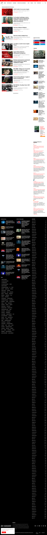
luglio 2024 (39, 260)
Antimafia (8, 290)
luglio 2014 (39, 458)
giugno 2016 (39, 420)
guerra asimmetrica (8, 331)
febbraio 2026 (39, 229)
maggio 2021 (39, 323)
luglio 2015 (39, 438)
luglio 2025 (39, 240)
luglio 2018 (39, 379)
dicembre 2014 (39, 450)
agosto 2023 (39, 278)
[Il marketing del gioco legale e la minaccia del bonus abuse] (3, 262)
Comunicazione (3, 298)
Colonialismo (7, 296)
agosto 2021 (39, 318)
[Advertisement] (39, 21)
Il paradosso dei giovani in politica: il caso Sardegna (41, 61)
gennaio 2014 (39, 468)
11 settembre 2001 (4, 282)
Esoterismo (3, 301)
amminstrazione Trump (4, 309)
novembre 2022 (39, 293)
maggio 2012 (39, 501)
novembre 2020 (39, 333)
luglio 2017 (39, 399)
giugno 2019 (39, 361)
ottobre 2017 (39, 394)
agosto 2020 (39, 338)
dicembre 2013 (39, 470)
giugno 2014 (39, 460)
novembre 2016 (39, 412)
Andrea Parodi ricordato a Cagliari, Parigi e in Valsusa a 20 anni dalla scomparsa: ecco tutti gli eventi (42, 112)
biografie (7, 318)
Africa (12, 287)
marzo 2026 (39, 227)
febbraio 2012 (39, 506)
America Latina (3, 290)
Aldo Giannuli (42, 126)
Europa (7, 301)
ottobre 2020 (39, 334)
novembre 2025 (39, 234)
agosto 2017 (39, 397)
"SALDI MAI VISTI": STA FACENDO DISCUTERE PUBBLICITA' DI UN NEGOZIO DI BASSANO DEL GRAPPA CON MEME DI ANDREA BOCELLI (42, 74)
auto (6, 317)
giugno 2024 (39, 262)
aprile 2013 (39, 483)
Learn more (6, 530)
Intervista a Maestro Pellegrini (20, 27)
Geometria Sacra (11, 301)
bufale (2, 320)
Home (1, 0)
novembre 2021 (39, 313)
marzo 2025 (39, 247)
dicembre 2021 (39, 311)
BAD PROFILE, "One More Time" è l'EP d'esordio (21, 86)
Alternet (34, 165)
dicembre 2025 (39, 232)
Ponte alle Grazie (42, 134)
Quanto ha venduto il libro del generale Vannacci (26, 265)
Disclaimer (7, 0)
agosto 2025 (39, 239)
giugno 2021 (39, 321)
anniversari (3, 312)
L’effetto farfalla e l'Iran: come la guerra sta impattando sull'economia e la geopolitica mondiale (42, 119)
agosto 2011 (39, 516)
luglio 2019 (39, 359)
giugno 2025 (39, 242)
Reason (34, 158)
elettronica (7, 328)
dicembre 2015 (39, 430)
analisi (10, 309)
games (13, 329)
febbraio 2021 (39, 328)
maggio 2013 (39, 481)
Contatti (10, 0)
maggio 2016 (39, 422)
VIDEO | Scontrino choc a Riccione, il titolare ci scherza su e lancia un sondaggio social (38, 151)
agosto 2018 (39, 377)
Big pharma (11, 293)
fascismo (11, 328)
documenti (2, 326)
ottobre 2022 (39, 295)
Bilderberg (2, 295)
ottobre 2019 (39, 354)
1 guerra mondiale (4, 279)
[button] (45, 3)
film (2, 329)
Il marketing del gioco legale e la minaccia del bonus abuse (10, 262)
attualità (2, 317)
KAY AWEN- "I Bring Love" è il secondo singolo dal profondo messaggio (21, 69)
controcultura (3, 323)
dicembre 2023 (39, 272)
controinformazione (9, 323)
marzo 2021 (39, 326)
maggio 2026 (39, 224)
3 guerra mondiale (4, 285)
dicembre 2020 (39, 331)
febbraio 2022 (39, 308)
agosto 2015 (39, 437)
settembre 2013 (39, 475)
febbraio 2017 (39, 407)
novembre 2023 (39, 273)
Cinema (2, 296)
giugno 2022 (39, 301)
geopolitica (3, 331)
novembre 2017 (39, 392)
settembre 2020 (39, 336)
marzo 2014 (39, 465)
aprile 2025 (39, 245)
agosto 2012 (39, 496)
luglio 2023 (39, 280)
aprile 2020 (39, 344)
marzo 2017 (39, 405)
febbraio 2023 (39, 288)
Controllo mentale (9, 298)
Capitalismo (7, 295)
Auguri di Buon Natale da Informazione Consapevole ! (19, 52)
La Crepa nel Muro (36, 201)
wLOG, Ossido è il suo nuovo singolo (21, 9)
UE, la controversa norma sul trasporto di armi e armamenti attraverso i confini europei (42, 88)
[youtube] (41, 0)
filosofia (5, 329)
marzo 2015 (39, 445)
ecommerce (3, 328)
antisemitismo (8, 312)
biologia (11, 318)
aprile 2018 (39, 384)
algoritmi (11, 304)
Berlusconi (6, 293)
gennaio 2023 (39, 290)
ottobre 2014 (39, 453)
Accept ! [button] (4, 532)
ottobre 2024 (39, 255)
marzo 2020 (39, 346)
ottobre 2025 (39, 235)
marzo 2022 (39, 306)
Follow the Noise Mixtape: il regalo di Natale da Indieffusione (21, 77)
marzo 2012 (39, 504)
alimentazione (3, 306)
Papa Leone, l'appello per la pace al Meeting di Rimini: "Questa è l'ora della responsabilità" (38, 209)
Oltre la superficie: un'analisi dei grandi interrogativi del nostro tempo (10, 273)
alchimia (7, 304)
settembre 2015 (39, 435)
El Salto (34, 188)
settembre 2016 (39, 415)
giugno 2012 (39, 499)
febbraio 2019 (39, 367)
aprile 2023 (39, 285)
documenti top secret (9, 326)
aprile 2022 (39, 305)
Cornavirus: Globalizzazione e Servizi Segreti (42, 128)
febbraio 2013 (39, 486)
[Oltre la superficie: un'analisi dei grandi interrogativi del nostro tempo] (3, 273)
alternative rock (10, 307)
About (4, 0)
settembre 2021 (39, 316)
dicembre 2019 (39, 351)
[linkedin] (44, 0)
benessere (2, 318)
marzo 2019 (39, 366)
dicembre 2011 (39, 509)
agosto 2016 (39, 417)
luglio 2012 (39, 498)
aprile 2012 (39, 503)
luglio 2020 (39, 339)
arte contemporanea (4, 315)
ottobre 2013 (39, 473)
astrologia (10, 315)
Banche (2, 293)
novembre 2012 (39, 491)
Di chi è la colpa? (35, 202)
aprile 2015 (39, 443)
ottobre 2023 (39, 275)
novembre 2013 (39, 471)
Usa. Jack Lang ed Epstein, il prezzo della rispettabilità (42, 82)
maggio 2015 (39, 442)
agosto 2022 (39, 298)
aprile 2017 (39, 404)
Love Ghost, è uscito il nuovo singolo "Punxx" (21, 44)
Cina (11, 295)
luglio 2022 (39, 300)
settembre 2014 (39, 455)
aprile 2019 (39, 364)
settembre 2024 (39, 257)
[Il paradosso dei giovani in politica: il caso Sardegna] (35, 61)
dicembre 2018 (39, 371)
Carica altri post (15, 93)
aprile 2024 (39, 265)
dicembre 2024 (39, 252)
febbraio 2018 (39, 387)
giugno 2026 (39, 222)
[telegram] (42, 44)
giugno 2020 (39, 341)
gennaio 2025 (39, 250)
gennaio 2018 (39, 389)
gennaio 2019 (39, 369)
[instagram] (42, 42)
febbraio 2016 (39, 427)
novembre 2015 (39, 432)
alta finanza (8, 306)
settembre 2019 (39, 356)
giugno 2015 (39, 440)
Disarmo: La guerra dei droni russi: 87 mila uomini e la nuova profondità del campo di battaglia (38, 147)
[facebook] (36, 40)
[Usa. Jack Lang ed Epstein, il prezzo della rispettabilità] (35, 82)
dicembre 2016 (39, 410)
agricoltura (3, 304)
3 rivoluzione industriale (4, 287)
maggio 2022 (39, 303)
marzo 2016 (39, 425)
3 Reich (11, 284)
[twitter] (40, 0)
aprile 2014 (39, 463)
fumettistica (9, 329)
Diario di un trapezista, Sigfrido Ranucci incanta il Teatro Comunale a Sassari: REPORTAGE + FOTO (10, 250)
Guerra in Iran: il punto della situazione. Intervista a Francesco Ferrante (10, 238)
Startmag (34, 181)
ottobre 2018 (39, 374)
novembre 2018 (39, 372)
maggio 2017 (39, 402)
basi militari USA (10, 317)
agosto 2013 (39, 476)
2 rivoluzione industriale (4, 284)
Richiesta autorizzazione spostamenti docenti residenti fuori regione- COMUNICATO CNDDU (21, 61)
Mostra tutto (35, 214)
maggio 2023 (39, 283)
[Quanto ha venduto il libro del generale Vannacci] (18, 265)
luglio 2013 (39, 478)
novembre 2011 (39, 511)
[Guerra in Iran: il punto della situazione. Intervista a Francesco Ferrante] (3, 238)
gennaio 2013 (39, 488)
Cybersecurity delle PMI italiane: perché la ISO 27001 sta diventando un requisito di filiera (42, 67)
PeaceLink (34, 145)
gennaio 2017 (39, 409)
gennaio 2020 (39, 349)
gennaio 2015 (39, 448)
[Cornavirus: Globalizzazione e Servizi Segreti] (36, 126)
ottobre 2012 (39, 493)
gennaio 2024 (39, 270)
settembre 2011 (39, 514)
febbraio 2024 (39, 268)
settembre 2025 (39, 237)
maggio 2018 (39, 382)
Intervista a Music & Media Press (20, 35)
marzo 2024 (39, 267)
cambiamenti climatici (8, 320)
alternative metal (3, 307)
